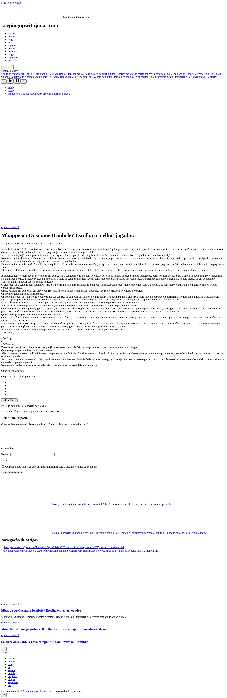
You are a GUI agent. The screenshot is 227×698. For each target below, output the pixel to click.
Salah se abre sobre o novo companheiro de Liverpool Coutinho (44, 642)
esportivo (13, 57)
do (9, 60)
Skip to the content (11, 2)
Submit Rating (9, 400)
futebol (11, 33)
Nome (5, 454)
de (9, 42)
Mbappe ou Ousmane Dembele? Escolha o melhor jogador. (41, 610)
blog (10, 39)
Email (5, 460)
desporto (12, 51)
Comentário (7, 448)
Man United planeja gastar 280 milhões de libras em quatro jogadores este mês (54, 629)
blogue (11, 54)
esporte (11, 45)
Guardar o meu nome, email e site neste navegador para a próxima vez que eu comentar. (51, 466)
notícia (11, 48)
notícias (12, 36)
